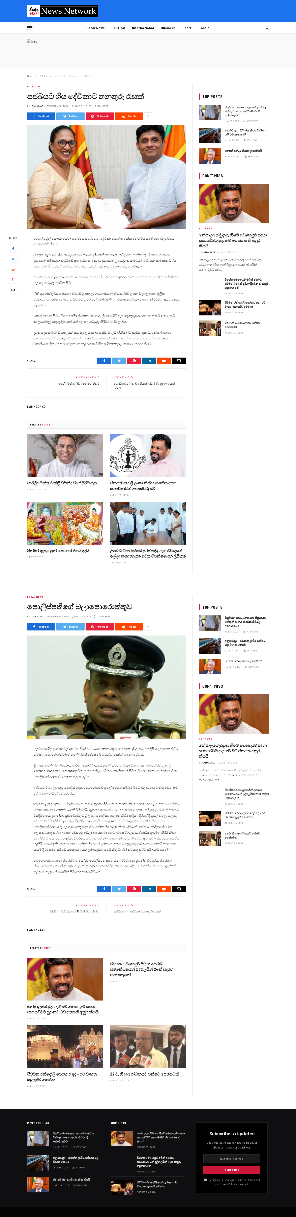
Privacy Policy (227, 1184)
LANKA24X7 (37, 106)
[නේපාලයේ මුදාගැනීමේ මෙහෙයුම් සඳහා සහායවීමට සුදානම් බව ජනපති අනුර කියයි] (234, 203)
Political (118, 28)
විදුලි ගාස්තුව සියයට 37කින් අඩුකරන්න (74, 911)
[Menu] (29, 27)
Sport (187, 28)
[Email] (13, 290)
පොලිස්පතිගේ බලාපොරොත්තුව (78, 383)
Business (168, 28)
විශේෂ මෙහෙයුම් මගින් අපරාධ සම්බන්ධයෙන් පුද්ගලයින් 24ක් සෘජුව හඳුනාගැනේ (247, 283)
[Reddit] (13, 269)
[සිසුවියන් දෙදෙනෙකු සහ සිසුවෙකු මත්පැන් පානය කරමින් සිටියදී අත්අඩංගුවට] (210, 112)
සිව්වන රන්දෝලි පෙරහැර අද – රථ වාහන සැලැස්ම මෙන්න (245, 304)
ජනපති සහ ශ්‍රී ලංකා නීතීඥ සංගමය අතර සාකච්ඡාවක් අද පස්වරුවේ (143, 485)
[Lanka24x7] (62, 11)
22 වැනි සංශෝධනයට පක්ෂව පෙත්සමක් (242, 325)
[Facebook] (13, 249)
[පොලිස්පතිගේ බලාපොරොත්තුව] (106, 687)
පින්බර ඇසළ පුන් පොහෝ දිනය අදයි (58, 550)
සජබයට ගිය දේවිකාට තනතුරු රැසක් (137, 911)
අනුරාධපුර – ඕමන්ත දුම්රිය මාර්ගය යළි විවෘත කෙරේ (245, 132)
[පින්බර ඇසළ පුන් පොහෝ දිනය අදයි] (65, 523)
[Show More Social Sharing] (148, 116)
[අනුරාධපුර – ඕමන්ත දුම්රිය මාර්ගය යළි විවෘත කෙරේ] (210, 135)
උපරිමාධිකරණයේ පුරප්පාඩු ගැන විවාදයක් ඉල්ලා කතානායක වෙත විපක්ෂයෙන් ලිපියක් (148, 553)
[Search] (267, 27)
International (143, 28)
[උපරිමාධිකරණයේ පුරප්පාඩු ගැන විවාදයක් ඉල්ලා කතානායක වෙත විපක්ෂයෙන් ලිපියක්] (148, 523)
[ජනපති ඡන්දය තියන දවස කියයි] (210, 156)
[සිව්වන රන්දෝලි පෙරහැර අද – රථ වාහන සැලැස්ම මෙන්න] (210, 307)
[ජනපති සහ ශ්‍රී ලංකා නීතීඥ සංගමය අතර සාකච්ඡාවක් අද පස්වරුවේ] (148, 455)
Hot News (205, 228)
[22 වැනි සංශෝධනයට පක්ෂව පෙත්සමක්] (210, 328)
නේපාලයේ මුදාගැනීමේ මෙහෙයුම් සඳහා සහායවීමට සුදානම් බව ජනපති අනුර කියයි (233, 240)
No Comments (83, 106)
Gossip (204, 28)
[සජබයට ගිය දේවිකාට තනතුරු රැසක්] (106, 177)
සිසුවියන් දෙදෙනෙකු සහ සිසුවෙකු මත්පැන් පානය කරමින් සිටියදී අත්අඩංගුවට (245, 111)
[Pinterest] (13, 280)
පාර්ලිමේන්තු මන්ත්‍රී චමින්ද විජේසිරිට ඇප (62, 482)
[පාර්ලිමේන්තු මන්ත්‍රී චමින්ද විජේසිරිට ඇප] (65, 455)
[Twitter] (13, 259)
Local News (95, 28)
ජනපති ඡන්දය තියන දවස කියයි (243, 150)
